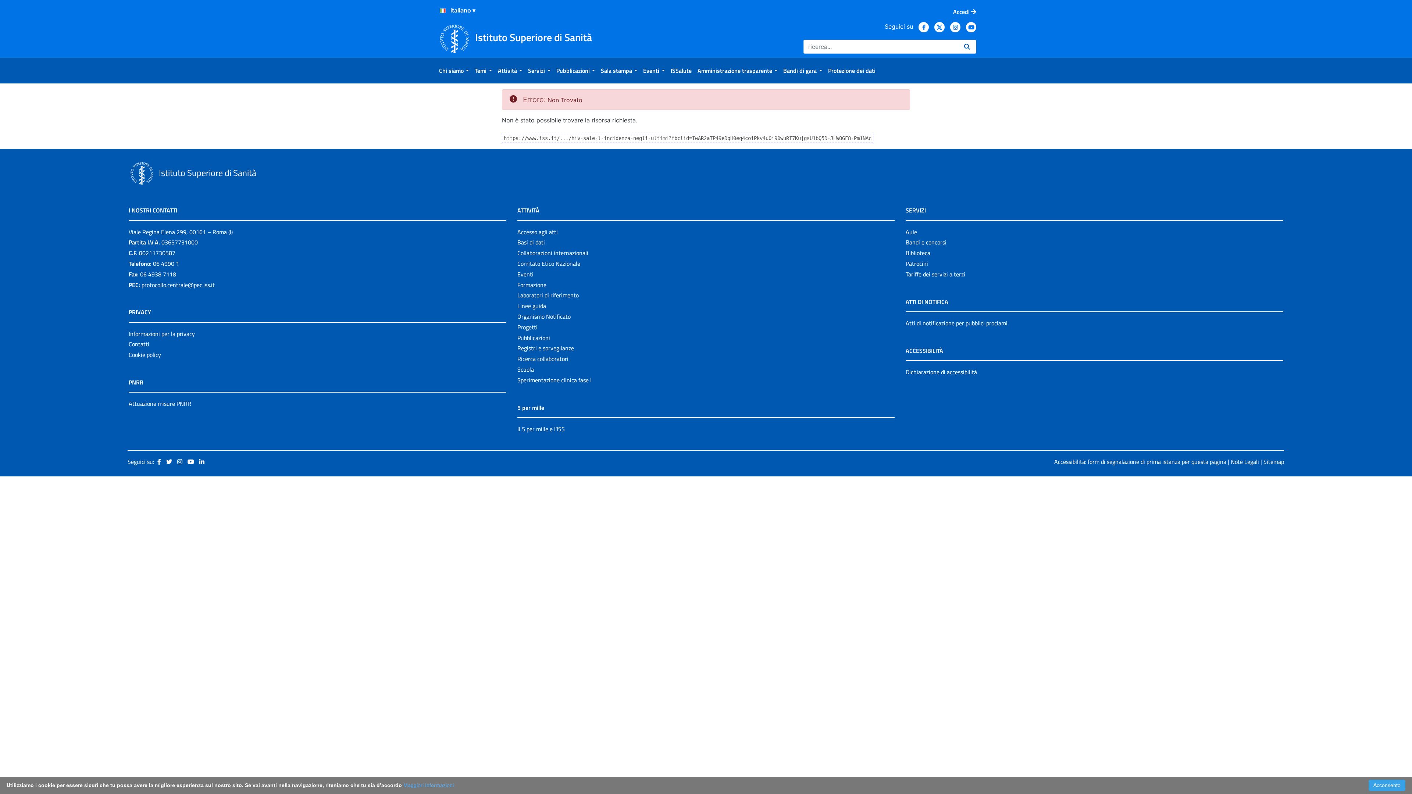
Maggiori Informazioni (428, 785)
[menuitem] (454, 70)
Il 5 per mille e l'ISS (541, 429)
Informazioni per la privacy (162, 333)
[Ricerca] (967, 47)
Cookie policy (145, 354)
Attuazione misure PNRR (160, 403)
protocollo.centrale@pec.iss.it (178, 284)
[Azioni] (443, 11)
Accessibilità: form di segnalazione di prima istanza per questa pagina (1140, 461)
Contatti (139, 344)
